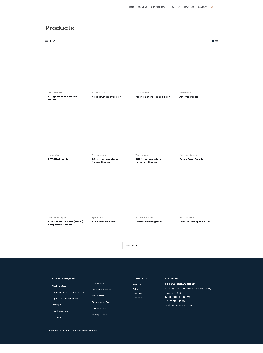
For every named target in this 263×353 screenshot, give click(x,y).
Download (137, 293)
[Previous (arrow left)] (3, 351)
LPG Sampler (98, 283)
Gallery (136, 289)
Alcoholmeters (59, 286)
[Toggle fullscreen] (10, 346)
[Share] (18, 346)
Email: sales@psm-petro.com (179, 305)
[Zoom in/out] (3, 346)
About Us (137, 284)
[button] (212, 7)
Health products (60, 311)
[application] (166, 7)
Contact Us (138, 297)
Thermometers (99, 308)
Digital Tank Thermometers (65, 298)
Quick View (66, 86)
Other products (99, 314)
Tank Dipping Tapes (101, 302)
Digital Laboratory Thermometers (68, 292)
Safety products (100, 295)
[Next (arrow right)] (10, 351)
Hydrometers (58, 317)
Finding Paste (58, 305)
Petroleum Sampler (101, 289)
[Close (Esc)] (25, 346)
